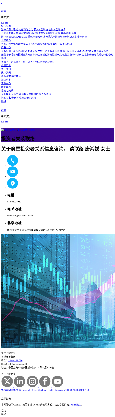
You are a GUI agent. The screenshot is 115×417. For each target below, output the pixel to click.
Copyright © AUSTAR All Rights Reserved (43, 390)
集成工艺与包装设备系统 (36, 44)
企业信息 (6, 94)
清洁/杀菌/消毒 (68, 33)
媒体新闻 (6, 72)
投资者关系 (7, 90)
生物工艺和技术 (57, 29)
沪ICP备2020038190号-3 (76, 390)
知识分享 (6, 80)
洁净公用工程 (8, 29)
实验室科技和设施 (28, 33)
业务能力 (6, 40)
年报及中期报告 (30, 94)
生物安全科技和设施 (49, 33)
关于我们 (6, 69)
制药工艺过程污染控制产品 (47, 54)
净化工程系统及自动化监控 (74, 51)
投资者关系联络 (17, 98)
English (4, 22)
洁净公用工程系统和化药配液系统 (19, 51)
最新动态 (6, 76)
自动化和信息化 (24, 29)
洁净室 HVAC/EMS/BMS (14, 36)
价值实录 (6, 65)
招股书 (4, 98)
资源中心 (6, 83)
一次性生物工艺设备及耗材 (40, 62)
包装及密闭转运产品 (73, 54)
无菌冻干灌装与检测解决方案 (61, 36)
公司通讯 (31, 98)
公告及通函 (45, 94)
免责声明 (6, 390)
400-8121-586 (15, 360)
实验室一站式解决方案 (13, 62)
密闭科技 (82, 36)
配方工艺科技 (41, 29)
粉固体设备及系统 (98, 51)
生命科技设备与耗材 (61, 44)
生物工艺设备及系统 (48, 51)
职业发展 (6, 87)
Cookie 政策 (75, 404)
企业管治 (16, 94)
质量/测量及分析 (36, 36)
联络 (3, 101)
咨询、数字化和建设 (12, 44)
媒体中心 (16, 76)
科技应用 (6, 26)
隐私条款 (16, 390)
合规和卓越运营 (9, 33)
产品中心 (6, 47)
